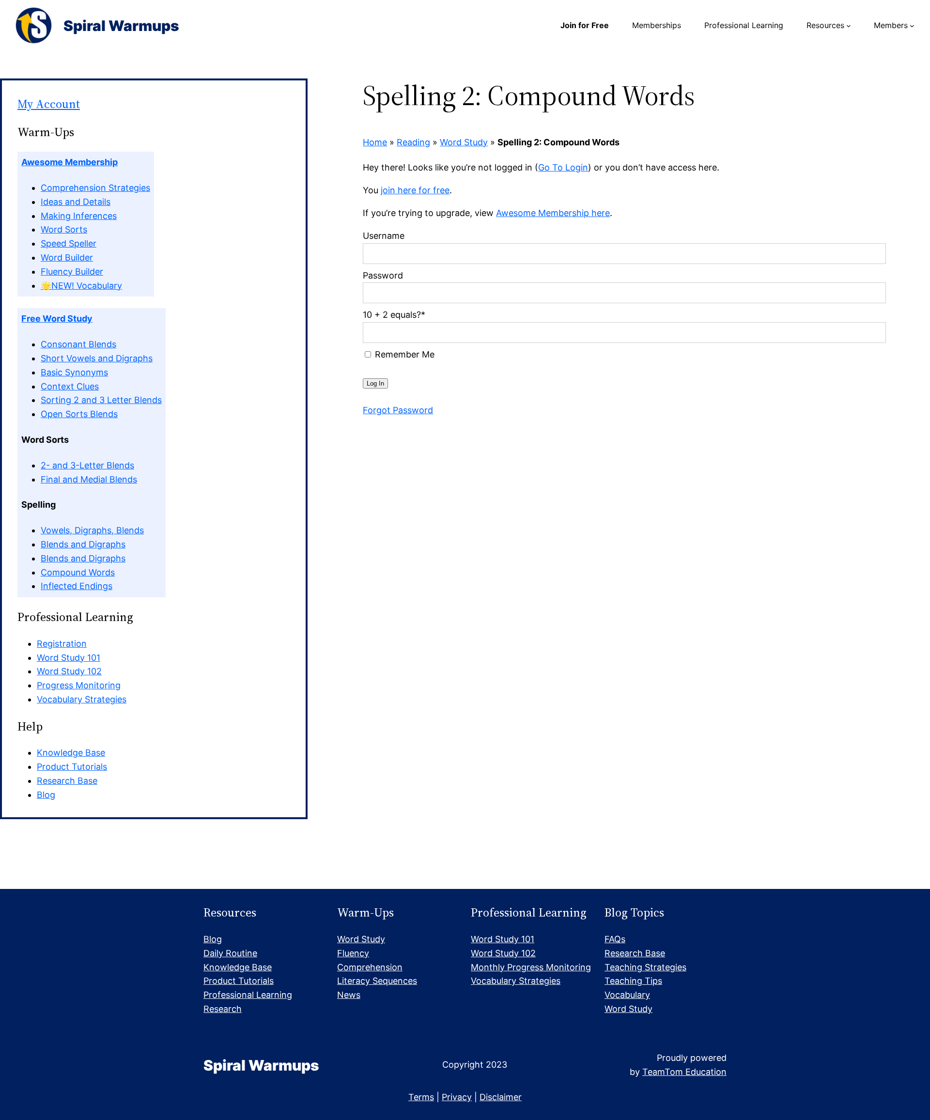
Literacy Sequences (377, 981)
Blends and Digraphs (83, 544)
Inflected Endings (76, 586)
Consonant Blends (78, 344)
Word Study (464, 142)
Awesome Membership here (553, 213)
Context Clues (70, 386)
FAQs (614, 939)
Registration (62, 643)
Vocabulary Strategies (81, 699)
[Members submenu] (912, 25)
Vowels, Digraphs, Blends (92, 530)
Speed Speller (68, 243)
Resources (825, 25)
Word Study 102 (69, 671)
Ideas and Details (75, 202)
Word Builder (67, 257)
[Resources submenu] (848, 25)
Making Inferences (79, 216)
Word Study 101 (68, 658)
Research (222, 1009)
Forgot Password (398, 410)
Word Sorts (64, 229)
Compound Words (78, 572)
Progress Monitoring (79, 685)
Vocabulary (627, 995)
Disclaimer (501, 1097)
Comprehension (370, 967)
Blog (46, 795)
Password (383, 275)
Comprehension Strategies (95, 188)
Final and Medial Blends (89, 479)
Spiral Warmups (121, 25)
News (348, 995)
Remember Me (403, 354)
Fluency (353, 953)
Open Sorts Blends (79, 414)
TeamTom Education (684, 1072)
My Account (48, 104)
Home (375, 142)
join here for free (415, 190)
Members (891, 25)
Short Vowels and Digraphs (97, 358)
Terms (421, 1097)
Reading (413, 142)
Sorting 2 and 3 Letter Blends (101, 400)
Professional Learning (247, 995)
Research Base (67, 781)
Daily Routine (230, 953)
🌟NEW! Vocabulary (81, 285)
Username (383, 236)
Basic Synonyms (74, 372)
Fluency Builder (72, 271)
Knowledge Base (71, 752)
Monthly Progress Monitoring (531, 967)
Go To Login (563, 167)
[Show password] (872, 292)
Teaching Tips (633, 981)
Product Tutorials (72, 767)
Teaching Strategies (645, 967)
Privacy (457, 1097)
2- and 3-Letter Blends (87, 465)
